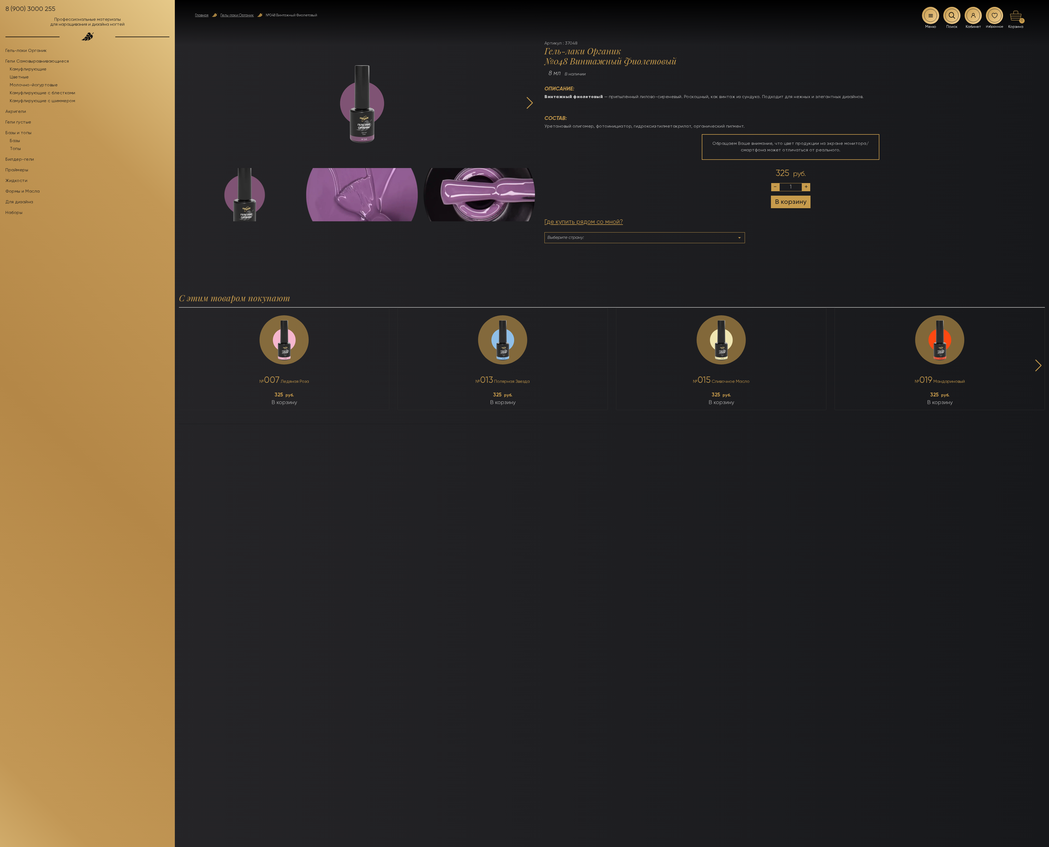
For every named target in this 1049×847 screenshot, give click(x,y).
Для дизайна (19, 202)
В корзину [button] (284, 402)
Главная (201, 15)
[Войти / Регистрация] (973, 15)
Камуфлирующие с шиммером (42, 101)
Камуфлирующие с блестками (42, 93)
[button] (530, 103)
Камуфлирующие (28, 69)
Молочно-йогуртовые (34, 85)
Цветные (19, 77)
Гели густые (18, 122)
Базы (15, 141)
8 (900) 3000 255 (30, 9)
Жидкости (16, 181)
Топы (15, 149)
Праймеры (16, 170)
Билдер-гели (19, 159)
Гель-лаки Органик (237, 15)
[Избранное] (994, 15)
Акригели (15, 112)
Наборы (13, 213)
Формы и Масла (22, 191)
